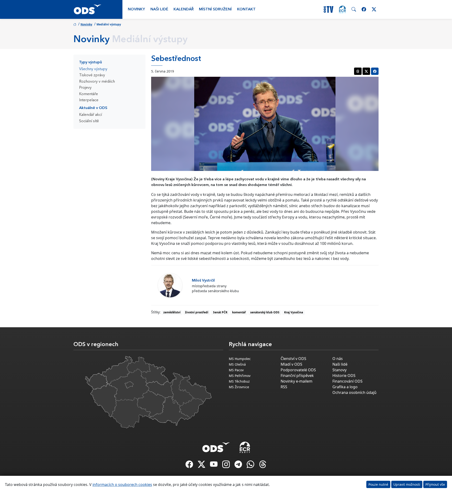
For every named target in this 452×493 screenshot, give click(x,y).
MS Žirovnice (239, 387)
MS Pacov (236, 370)
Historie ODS (343, 375)
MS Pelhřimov (239, 375)
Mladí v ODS (291, 364)
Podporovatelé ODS (298, 369)
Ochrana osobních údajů (354, 392)
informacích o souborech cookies (122, 484)
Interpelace (88, 100)
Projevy (85, 88)
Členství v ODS (293, 358)
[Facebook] (190, 465)
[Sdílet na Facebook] (375, 71)
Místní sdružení (215, 9)
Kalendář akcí (90, 115)
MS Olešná (237, 364)
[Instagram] (226, 465)
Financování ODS (347, 381)
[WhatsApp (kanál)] (251, 465)
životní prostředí (196, 312)
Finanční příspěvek (297, 375)
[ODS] (216, 446)
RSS (284, 386)
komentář (239, 312)
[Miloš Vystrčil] (170, 285)
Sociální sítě (89, 121)
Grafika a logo (345, 386)
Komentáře (88, 94)
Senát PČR (220, 312)
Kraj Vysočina (293, 312)
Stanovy (339, 369)
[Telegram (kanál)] (238, 465)
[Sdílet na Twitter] (366, 71)
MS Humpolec (240, 358)
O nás (337, 358)
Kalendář (184, 9)
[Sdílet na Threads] (358, 71)
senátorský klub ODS (264, 312)
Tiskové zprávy (92, 75)
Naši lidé (159, 9)
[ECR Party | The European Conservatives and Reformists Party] (342, 9)
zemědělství (172, 312)
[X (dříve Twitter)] (202, 465)
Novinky (136, 9)
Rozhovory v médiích (97, 82)
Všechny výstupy (93, 69)
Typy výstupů (90, 62)
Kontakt (246, 9)
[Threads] (262, 465)
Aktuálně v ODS (93, 108)
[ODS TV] (214, 465)
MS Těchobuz (239, 381)
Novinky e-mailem (296, 381)
